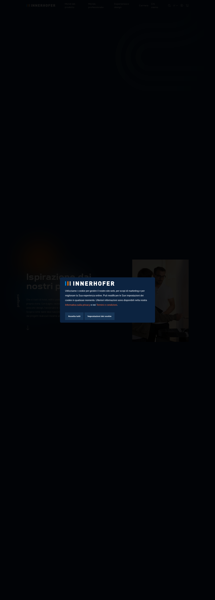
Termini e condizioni (106, 305)
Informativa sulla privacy (77, 305)
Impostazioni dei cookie (99, 316)
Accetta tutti (74, 316)
